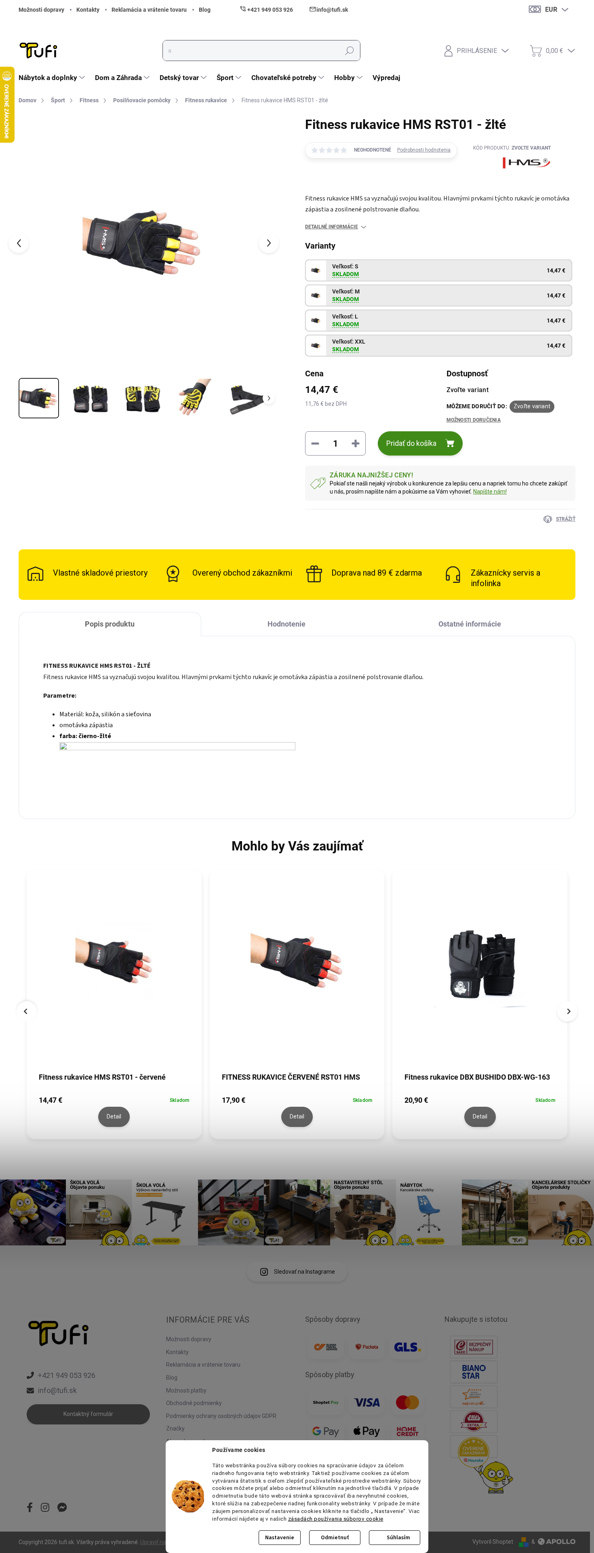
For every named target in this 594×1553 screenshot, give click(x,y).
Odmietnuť (335, 1538)
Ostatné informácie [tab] (469, 624)
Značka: (512, 183)
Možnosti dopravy (41, 9)
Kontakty (87, 9)
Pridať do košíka (411, 443)
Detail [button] (114, 1116)
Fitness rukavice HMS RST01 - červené (102, 1077)
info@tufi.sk (57, 1390)
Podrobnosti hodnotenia (424, 150)
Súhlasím (398, 1538)
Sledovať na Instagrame (304, 1271)
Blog (205, 9)
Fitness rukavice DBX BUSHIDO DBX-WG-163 (477, 1077)
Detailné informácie (331, 227)
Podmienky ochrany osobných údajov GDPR (221, 1416)
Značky (175, 1428)
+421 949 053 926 (66, 1375)
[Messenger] (62, 1508)
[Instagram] (45, 1508)
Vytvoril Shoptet (492, 1541)
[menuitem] (53, 77)
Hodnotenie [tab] (286, 624)
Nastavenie (279, 1538)
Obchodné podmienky (194, 1403)
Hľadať (349, 50)
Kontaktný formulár (88, 1414)
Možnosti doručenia (474, 420)
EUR (551, 9)
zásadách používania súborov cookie (335, 1518)
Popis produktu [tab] (110, 624)
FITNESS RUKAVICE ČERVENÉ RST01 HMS (291, 1077)
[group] (114, 1006)
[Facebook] (30, 1508)
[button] (114, 1110)
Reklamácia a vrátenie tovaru (149, 9)
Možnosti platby (186, 1390)
